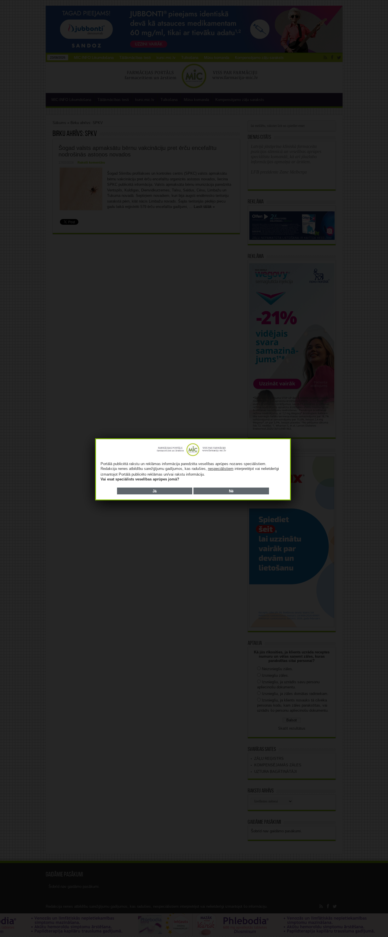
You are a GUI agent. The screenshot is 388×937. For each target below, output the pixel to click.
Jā (155, 491)
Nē (231, 491)
